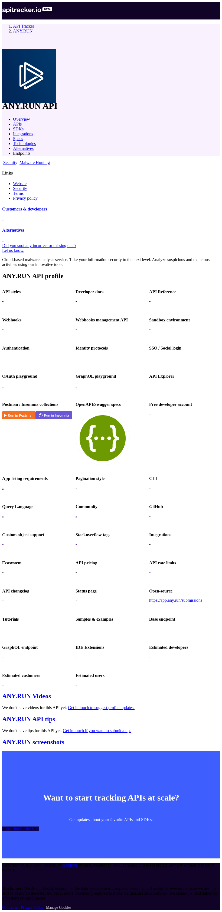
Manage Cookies (58, 908)
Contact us (10, 908)
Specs (18, 138)
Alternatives (23, 148)
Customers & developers (24, 209)
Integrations (23, 133)
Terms (18, 193)
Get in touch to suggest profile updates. (101, 707)
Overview (21, 119)
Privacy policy (25, 198)
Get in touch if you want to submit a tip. (97, 730)
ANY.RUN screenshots (33, 742)
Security (20, 188)
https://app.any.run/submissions (175, 600)
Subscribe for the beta (20, 829)
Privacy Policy (32, 908)
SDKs (18, 129)
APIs (17, 124)
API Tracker (23, 26)
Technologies (24, 143)
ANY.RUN (23, 31)
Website (20, 183)
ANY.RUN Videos (26, 696)
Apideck (69, 865)
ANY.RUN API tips (28, 719)
